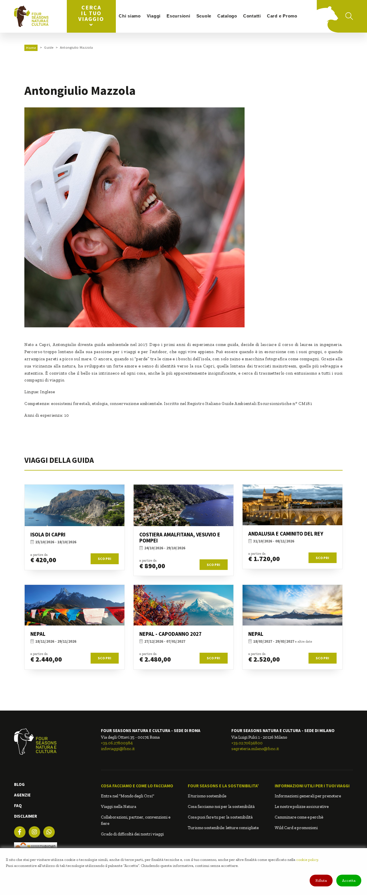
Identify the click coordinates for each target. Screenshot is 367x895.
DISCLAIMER (25, 816)
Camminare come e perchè (299, 817)
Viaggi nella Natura (118, 806)
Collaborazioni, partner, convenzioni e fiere (135, 820)
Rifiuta (321, 880)
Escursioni (178, 15)
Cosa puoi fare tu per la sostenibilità (220, 817)
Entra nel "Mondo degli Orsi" (127, 795)
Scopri (105, 558)
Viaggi (154, 15)
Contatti (252, 15)
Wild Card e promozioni (296, 827)
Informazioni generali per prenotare (308, 795)
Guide (48, 47)
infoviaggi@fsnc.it (118, 748)
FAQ (18, 805)
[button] (140, 786)
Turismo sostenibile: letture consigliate (223, 827)
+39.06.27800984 (117, 742)
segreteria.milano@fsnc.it (255, 748)
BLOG (19, 784)
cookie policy (307, 859)
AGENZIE (22, 795)
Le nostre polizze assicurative (302, 806)
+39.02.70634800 (247, 742)
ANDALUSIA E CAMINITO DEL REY (285, 533)
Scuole (204, 15)
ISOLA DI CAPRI (47, 534)
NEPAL (37, 634)
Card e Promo (282, 15)
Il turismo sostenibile (207, 795)
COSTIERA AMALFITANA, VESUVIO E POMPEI (179, 537)
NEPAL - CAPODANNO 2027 (170, 634)
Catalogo (227, 15)
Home (31, 47)
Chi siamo (130, 15)
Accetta (349, 880)
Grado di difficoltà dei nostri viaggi (132, 834)
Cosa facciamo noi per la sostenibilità (221, 806)
